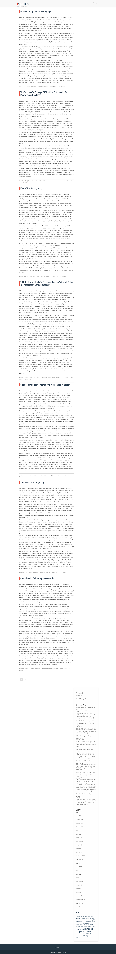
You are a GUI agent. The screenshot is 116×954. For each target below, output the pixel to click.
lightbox (91, 924)
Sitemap (95, 3)
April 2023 (78, 816)
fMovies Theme (53, 952)
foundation (77, 924)
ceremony (78, 918)
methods (53, 377)
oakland (85, 926)
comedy (47, 668)
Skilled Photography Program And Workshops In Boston (45, 384)
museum (40, 86)
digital (93, 920)
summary (93, 933)
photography (45, 86)
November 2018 (80, 892)
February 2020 (79, 841)
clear (90, 918)
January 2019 (79, 885)
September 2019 (80, 856)
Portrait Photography (31, 86)
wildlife (63, 181)
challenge (45, 181)
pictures (82, 931)
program (52, 475)
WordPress (64, 952)
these (80, 936)
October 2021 (79, 823)
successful (59, 181)
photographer (91, 926)
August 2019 (79, 859)
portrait (89, 932)
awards (43, 668)
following (89, 921)
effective (43, 377)
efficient (80, 921)
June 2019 (79, 867)
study (83, 933)
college (93, 918)
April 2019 (78, 874)
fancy (42, 276)
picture (77, 932)
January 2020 (79, 845)
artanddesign (78, 916)
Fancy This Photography (31, 188)
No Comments (62, 86)
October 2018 (79, 896)
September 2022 (80, 819)
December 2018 (80, 888)
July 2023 (78, 812)
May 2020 (78, 830)
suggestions (88, 934)
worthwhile (82, 938)
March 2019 (79, 878)
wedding (85, 936)
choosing (87, 918)
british (40, 181)
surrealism (48, 572)
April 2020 (78, 834)
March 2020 (79, 838)
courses (80, 920)
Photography (79, 695)
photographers (80, 929)
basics (89, 916)
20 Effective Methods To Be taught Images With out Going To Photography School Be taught (46, 283)
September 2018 (80, 899)
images (49, 377)
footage (49, 181)
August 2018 (79, 903)
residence (93, 932)
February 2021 (79, 827)
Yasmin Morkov (53, 86)
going (46, 377)
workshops (59, 475)
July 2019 (78, 863)
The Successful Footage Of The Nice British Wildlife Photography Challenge (43, 93)
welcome (89, 936)
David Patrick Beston (87, 920)
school (63, 377)
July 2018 (78, 907)
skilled (55, 475)
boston (42, 475)
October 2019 (79, 852)
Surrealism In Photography (32, 482)
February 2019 (79, 881)
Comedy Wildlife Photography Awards (37, 578)
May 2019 (78, 870)
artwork (82, 916)
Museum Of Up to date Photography (36, 11)
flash (87, 921)
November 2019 (80, 848)
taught (66, 377)
